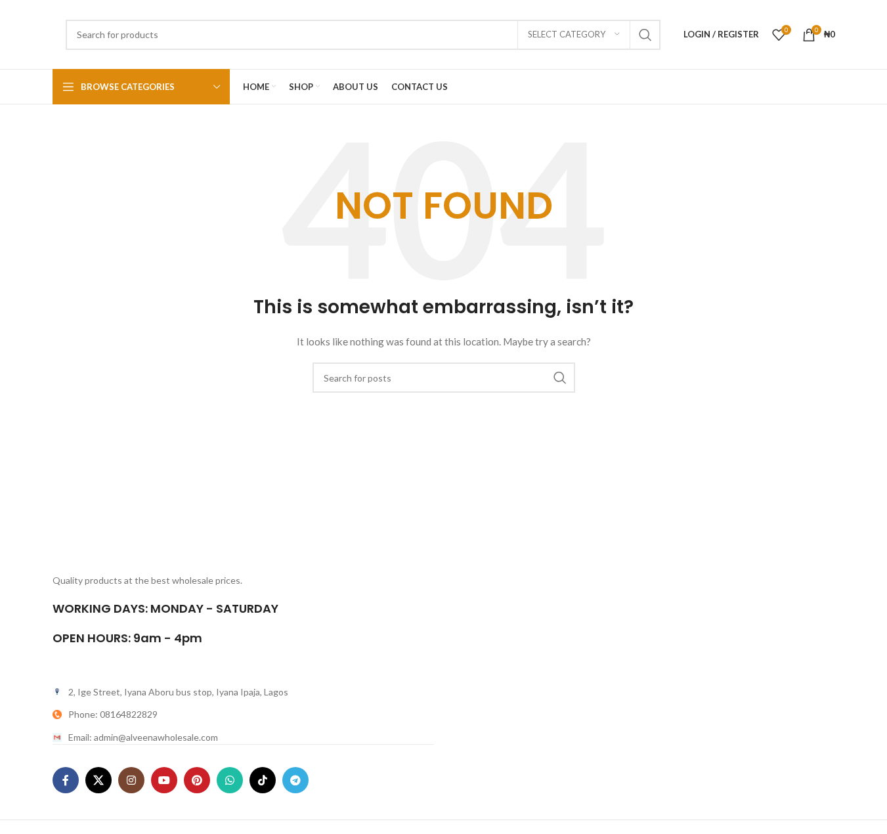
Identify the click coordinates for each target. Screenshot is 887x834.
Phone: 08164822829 (113, 714)
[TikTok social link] (262, 780)
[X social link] (98, 780)
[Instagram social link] (131, 780)
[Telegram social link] (295, 780)
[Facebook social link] (66, 780)
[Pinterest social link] (197, 780)
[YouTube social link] (164, 780)
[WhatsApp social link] (230, 780)
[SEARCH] (645, 35)
